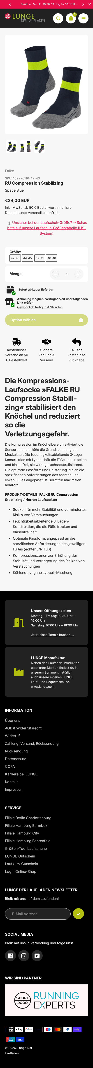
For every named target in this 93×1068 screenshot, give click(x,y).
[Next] (83, 4)
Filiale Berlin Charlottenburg (28, 818)
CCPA (10, 766)
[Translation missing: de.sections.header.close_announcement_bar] (89, 4)
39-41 (40, 258)
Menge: (16, 273)
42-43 (15, 258)
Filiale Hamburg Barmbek (26, 825)
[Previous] (10, 4)
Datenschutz (15, 758)
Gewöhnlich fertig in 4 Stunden (40, 307)
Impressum (14, 789)
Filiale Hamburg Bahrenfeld (28, 841)
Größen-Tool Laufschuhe (26, 848)
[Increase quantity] (77, 274)
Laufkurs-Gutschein (21, 864)
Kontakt (11, 781)
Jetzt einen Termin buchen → (52, 635)
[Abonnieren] (78, 913)
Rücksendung (16, 751)
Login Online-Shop (20, 871)
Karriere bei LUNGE (21, 774)
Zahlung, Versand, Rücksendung (32, 743)
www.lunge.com (42, 686)
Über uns (12, 720)
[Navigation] (83, 18)
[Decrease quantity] (55, 274)
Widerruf (12, 735)
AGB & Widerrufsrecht (23, 728)
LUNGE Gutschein (20, 856)
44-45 (27, 258)
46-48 (51, 258)
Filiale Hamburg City (22, 833)
